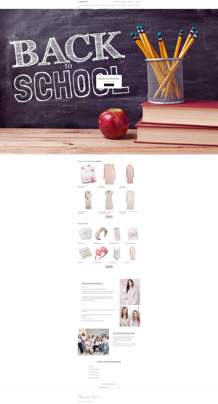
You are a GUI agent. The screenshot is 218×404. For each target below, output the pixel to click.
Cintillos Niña (97, 262)
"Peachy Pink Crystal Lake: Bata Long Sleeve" (129, 211)
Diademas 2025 (97, 243)
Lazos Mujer (81, 243)
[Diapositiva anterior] (105, 156)
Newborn (80, 262)
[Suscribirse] (118, 387)
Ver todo (109, 216)
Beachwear (112, 262)
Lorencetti (82, 401)
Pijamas (127, 262)
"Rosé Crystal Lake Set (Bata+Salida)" (106, 211)
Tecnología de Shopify (87, 401)
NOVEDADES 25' (113, 243)
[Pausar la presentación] (113, 156)
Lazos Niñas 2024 (129, 243)
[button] (125, 5)
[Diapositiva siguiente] (110, 156)
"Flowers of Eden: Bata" (82, 211)
